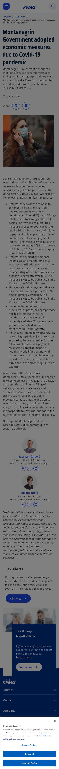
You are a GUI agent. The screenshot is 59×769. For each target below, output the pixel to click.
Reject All (29, 754)
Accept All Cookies (29, 763)
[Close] (55, 721)
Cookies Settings (29, 745)
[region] (29, 743)
